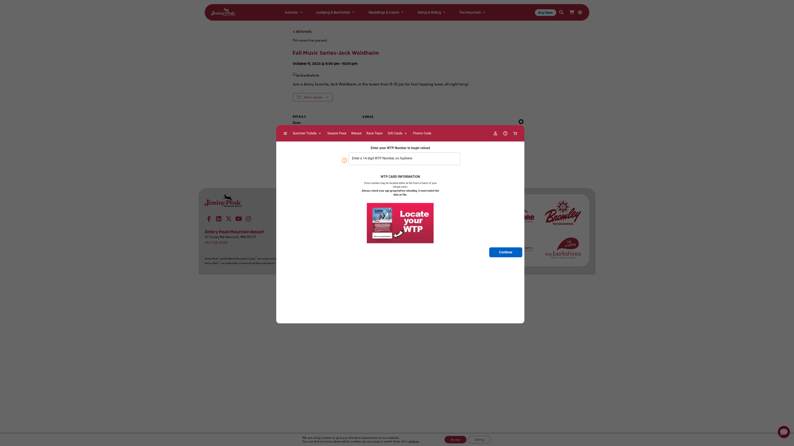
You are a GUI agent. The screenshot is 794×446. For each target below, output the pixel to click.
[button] (521, 122)
